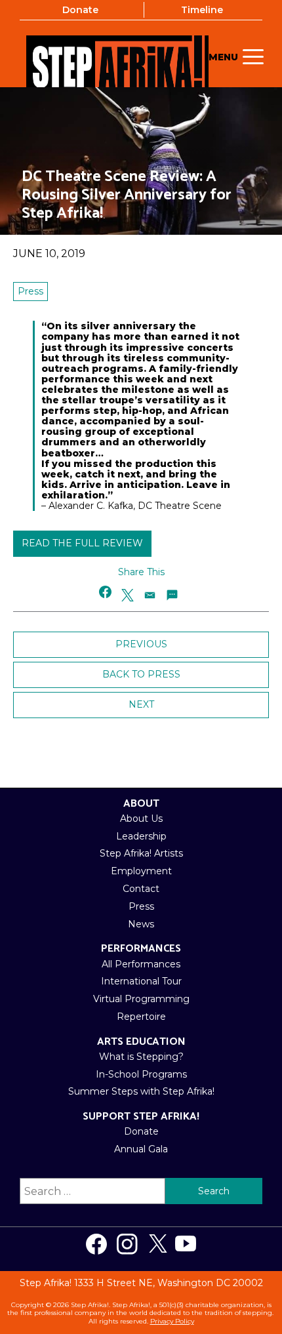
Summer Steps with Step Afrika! (141, 1091)
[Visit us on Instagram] (127, 1244)
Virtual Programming (141, 999)
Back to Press (141, 674)
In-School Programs (141, 1074)
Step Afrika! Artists (141, 853)
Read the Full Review (82, 543)
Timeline (202, 10)
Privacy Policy (172, 1321)
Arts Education (141, 1042)
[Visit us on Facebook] (96, 1244)
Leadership (141, 836)
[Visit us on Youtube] (185, 1244)
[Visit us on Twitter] (158, 1244)
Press (30, 291)
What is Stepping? (141, 1056)
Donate (80, 10)
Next (141, 704)
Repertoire (141, 1016)
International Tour (141, 981)
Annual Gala (141, 1149)
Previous (141, 644)
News (141, 924)
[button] (106, 592)
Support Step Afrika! (141, 1116)
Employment (141, 871)
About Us (141, 818)
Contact (141, 889)
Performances (141, 948)
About (141, 804)
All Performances (141, 964)
